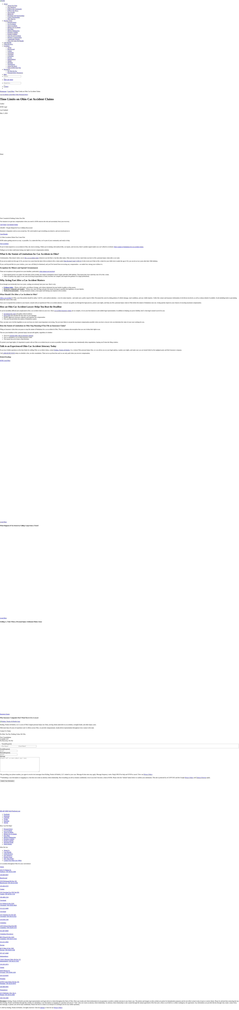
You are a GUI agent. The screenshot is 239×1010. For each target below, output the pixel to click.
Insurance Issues (5, 714)
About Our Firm (12, 5)
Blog (5, 74)
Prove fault (7, 315)
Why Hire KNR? (9, 859)
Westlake (10, 62)
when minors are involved (47, 271)
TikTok (6, 822)
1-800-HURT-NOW (9, 353)
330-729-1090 (4, 998)
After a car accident (5, 298)
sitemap (42, 1007)
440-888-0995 (4, 987)
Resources (7, 69)
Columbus (10, 56)
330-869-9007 (4, 875)
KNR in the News (12, 10)
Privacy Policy (148, 774)
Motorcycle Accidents (13, 27)
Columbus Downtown (6, 934)
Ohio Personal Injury (22, 94)
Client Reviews (8, 44)
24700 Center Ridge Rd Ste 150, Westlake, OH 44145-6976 (9, 982)
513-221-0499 (4, 908)
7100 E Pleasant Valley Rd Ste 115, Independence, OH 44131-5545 (10, 960)
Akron (9, 47)
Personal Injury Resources (15, 73)
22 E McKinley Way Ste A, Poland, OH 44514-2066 (8, 994)
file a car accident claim (31, 258)
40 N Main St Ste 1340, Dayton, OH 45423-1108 (7, 949)
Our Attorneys (11, 7)
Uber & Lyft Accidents (14, 36)
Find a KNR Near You (14, 68)
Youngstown (11, 64)
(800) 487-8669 (8, 80)
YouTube (6, 821)
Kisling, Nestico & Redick (62, 350)
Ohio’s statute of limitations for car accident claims (128, 247)
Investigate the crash (10, 314)
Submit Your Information (7, 781)
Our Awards (11, 12)
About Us (7, 850)
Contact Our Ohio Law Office (13, 860)
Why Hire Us (11, 19)
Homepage (3, 91)
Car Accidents (11, 24)
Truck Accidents (12, 26)
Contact (6, 86)
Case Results (7, 42)
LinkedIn (6, 817)
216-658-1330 (4, 919)
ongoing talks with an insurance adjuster (21, 335)
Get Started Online (12, 224)
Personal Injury (11, 22)
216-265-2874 (4, 964)
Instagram (7, 816)
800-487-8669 (4, 811)
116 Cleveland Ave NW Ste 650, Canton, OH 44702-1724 (9, 893)
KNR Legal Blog (5, 360)
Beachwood (11, 49)
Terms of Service (201, 777)
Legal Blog (11, 91)
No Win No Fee (12, 71)
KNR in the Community (14, 9)
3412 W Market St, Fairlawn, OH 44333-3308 (8, 870)
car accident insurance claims (62, 310)
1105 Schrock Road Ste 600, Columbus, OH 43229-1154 (8, 926)
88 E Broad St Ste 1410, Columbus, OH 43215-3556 (8, 938)
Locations (7, 46)
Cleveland (10, 54)
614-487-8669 (4, 931)
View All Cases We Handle (15, 41)
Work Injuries (8, 844)
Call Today (3, 224)
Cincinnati (10, 52)
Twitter (6, 819)
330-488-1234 (4, 897)
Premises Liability (12, 32)
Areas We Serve (12, 66)
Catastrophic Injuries (13, 39)
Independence (11, 59)
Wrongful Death (8, 842)
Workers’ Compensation (14, 37)
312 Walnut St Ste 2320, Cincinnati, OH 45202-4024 (8, 904)
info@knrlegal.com (14, 811)
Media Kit (10, 14)
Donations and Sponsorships (15, 16)
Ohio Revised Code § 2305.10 (72, 261)
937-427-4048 (4, 953)
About (5, 4)
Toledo (9, 61)
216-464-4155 (4, 886)
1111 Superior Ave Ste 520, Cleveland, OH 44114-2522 (8, 915)
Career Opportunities (13, 17)
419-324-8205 (4, 975)
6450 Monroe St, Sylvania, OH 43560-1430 (8, 971)
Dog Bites (10, 29)
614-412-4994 (4, 942)
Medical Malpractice (13, 31)
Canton (9, 51)
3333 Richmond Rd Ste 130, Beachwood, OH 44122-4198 (9, 882)
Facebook (7, 814)
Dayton (9, 57)
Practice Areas (8, 21)
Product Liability (12, 34)
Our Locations (4, 243)
